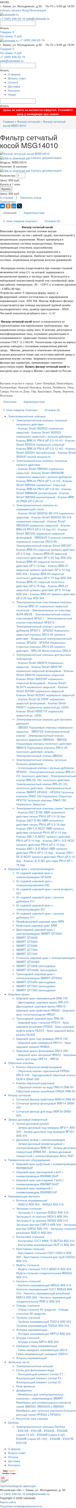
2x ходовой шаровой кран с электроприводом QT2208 (34, 875)
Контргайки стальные (30, 1237)
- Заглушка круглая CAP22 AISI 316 (46, 1226)
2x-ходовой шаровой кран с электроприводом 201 (34, 907)
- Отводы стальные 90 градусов (42, 1311)
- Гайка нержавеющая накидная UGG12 (42, 1352)
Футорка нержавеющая (31, 1330)
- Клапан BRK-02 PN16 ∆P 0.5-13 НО (41, 446)
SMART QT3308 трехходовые (36, 966)
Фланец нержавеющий (31, 1358)
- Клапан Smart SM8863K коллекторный (43, 491)
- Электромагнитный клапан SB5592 (39, 754)
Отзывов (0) (52, 221)
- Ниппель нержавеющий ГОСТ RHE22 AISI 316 (44, 1289)
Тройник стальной (28, 1317)
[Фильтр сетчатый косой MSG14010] (24, 153)
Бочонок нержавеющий (31, 1200)
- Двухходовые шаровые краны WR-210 (42, 1002)
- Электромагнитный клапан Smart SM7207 (44, 543)
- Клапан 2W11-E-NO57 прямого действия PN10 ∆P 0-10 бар (43, 836)
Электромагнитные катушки (34, 1366)
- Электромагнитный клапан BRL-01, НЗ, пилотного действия (46, 774)
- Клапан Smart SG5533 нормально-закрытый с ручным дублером (44, 434)
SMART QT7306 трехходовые (36, 990)
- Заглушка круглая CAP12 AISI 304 (43, 1222)
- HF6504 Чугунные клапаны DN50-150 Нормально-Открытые (45, 794)
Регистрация (37, 10)
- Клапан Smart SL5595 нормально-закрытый (42, 689)
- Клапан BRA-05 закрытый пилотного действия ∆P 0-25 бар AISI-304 (44, 556)
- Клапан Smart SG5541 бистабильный (45, 450)
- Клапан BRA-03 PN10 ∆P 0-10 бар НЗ (43, 527)
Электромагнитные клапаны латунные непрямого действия (41, 422)
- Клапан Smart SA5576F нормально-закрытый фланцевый (39, 669)
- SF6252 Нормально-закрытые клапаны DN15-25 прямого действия (43, 634)
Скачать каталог (10, 10)
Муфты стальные (27, 1265)
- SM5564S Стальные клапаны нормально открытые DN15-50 (44, 539)
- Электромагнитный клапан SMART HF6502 (43, 790)
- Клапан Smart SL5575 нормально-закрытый (41, 685)
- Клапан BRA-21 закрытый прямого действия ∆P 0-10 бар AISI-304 (43, 590)
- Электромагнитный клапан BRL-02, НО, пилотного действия (46, 778)
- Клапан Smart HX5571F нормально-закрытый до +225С (43, 711)
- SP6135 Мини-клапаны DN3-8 (50, 651)
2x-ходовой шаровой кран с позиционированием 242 (34, 883)
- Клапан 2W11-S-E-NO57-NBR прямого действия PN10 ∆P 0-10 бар (41, 849)
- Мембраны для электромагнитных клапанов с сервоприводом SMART (40, 1396)
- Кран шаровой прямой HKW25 (43, 1045)
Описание (10, 213)
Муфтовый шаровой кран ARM (36, 925)
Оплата (13, 82)
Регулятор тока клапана (32, 1418)
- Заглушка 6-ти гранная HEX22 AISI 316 (43, 1218)
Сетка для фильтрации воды (35, 1370)
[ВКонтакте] (2, 206)
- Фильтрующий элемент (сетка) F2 (40, 1376)
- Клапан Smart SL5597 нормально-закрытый (45, 693)
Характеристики (34, 213)
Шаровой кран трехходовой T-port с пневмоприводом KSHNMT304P (40, 1182)
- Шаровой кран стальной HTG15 (38, 1022)
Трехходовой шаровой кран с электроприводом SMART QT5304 (39, 976)
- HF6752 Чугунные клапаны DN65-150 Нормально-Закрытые (45, 800)
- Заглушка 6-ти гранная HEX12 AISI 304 (43, 1214)
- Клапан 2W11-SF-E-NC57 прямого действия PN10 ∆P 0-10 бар (45, 857)
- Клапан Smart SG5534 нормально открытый (45, 442)
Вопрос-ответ (17, 78)
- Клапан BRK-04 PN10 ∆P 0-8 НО (41, 487)
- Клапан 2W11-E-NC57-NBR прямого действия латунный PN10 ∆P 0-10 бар (41, 828)
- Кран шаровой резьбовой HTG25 (42, 1024)
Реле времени (25, 1386)
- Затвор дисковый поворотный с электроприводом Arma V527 (45, 1154)
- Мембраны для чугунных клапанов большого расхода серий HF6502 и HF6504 (46, 1410)
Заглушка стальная (29, 1208)
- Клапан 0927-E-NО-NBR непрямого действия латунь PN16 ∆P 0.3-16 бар (41, 820)
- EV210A (22, 1431)
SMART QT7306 (26, 954)
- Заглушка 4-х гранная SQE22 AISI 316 (42, 1212)
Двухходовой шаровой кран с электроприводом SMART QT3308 (39, 931)
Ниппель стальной (28, 1281)
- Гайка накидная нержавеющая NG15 (41, 1350)
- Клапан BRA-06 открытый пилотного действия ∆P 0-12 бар (44, 562)
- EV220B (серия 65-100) (41, 1437)
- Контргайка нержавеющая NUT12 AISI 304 (45, 1245)
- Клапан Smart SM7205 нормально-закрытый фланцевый (42, 533)
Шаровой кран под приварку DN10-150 (42, 1039)
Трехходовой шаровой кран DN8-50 (40, 1018)
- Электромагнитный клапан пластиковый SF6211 (43, 616)
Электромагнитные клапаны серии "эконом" (45, 808)
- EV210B (35, 1431)
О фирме (14, 74)
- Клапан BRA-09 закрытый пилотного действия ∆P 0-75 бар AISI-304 (44, 576)
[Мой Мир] (13, 206)
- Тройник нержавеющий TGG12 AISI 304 (43, 1321)
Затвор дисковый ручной (32, 1123)
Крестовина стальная (30, 1249)
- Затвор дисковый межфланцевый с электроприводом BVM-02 (40, 1146)
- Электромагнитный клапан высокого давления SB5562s (40, 737)
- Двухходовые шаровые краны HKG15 (43, 1004)
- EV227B (67, 1439)
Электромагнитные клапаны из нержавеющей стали (36, 507)
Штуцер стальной (27, 1338)
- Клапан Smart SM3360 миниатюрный (42, 495)
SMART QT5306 (26, 946)
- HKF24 (53, 1059)
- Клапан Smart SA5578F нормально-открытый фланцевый (41, 679)
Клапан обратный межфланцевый (39, 1067)
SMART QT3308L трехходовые (36, 970)
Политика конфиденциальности (21, 1506)
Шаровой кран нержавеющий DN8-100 (42, 998)
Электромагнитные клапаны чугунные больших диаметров (41, 762)
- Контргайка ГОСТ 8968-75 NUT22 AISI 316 (45, 1241)
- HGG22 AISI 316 (52, 1204)
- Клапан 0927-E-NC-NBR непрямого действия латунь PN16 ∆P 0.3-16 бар (40, 814)
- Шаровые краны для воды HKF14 (46, 1057)
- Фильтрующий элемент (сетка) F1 (39, 1374)
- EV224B (54, 1439)
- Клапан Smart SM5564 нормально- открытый (44, 483)
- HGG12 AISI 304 (28, 1204)
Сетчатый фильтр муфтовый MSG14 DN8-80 (45, 1099)
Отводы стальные (28, 1305)
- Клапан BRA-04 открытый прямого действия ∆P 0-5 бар (45, 549)
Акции (12, 94)
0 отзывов (6, 197)
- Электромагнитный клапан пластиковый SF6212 (44, 620)
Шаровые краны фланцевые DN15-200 (42, 1051)
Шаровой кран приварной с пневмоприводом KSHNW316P (36, 1190)
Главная (8, 121)
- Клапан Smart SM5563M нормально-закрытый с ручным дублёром (44, 475)
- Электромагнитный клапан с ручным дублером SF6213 (40, 626)
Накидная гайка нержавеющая (36, 1346)
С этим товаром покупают (20, 221)
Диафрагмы (24, 1390)
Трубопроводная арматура (18, 1486)
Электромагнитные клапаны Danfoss (40, 1427)
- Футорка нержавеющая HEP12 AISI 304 (43, 1334)
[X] (19, 206)
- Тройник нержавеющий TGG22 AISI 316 (44, 1323)
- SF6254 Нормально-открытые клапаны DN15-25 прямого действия (41, 646)
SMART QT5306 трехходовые (36, 982)
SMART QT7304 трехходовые (36, 986)
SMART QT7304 (26, 950)
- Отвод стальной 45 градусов (36, 1309)
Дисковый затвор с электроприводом (40, 1140)
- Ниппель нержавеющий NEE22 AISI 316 (43, 1285)
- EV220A (48, 1431)
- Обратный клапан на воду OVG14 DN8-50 (44, 1087)
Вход (25, 10)
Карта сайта (8, 1502)
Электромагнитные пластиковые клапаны (44, 602)
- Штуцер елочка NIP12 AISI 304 (37, 1342)
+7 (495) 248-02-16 (12, 19)
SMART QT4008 (26, 937)
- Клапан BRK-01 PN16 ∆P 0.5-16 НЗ (44, 438)
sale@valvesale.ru (37, 19)
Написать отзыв (30, 197)
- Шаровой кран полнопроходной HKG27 (45, 1012)
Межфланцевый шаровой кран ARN (40, 921)
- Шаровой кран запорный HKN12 (38, 1055)
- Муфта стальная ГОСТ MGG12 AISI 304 (43, 1269)
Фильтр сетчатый (28, 121)
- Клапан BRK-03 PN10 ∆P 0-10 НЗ (44, 479)
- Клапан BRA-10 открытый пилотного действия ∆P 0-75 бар (44, 582)
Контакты (14, 90)
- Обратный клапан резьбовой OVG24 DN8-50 (45, 1089)
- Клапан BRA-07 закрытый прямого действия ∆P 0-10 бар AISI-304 (43, 570)
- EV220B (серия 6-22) (50, 1435)
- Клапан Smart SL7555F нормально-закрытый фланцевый (40, 701)
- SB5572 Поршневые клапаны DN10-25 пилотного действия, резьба (44, 747)
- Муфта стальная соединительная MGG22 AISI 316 (44, 1273)
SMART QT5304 (26, 942)
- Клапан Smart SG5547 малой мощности (46, 454)
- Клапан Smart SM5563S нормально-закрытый (40, 523)
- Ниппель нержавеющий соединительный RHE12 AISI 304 (43, 1299)
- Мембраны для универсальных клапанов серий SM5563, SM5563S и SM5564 (43, 1402)
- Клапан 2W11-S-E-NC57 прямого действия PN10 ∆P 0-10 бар (45, 842)
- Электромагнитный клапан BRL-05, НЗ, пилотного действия (44, 784)
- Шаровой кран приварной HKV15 (39, 1043)
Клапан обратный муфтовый (35, 1083)
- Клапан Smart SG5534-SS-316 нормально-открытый (44, 519)
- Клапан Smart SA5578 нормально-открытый (44, 673)
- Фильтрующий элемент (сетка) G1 (39, 1380)
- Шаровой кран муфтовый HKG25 (41, 1008)
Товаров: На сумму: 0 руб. (11, 34)
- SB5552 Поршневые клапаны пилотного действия (44, 741)
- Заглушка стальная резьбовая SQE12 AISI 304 (46, 1230)
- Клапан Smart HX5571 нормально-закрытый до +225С (42, 705)
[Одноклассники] (8, 206)
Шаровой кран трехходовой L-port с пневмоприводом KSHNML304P (39, 1174)
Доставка (14, 86)
